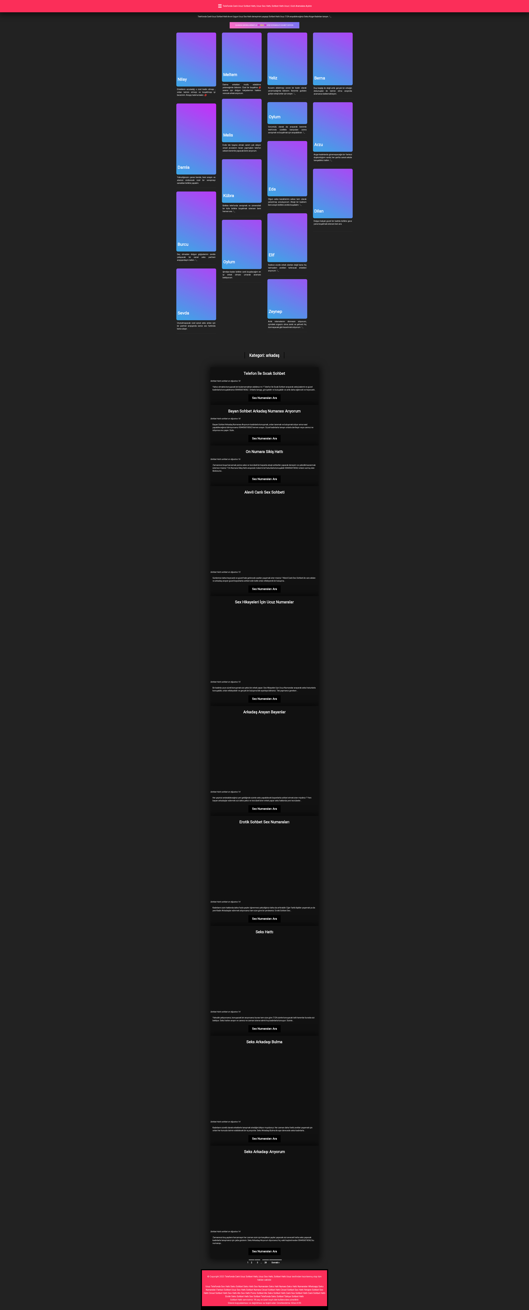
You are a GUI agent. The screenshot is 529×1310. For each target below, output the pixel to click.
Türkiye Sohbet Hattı (294, 1296)
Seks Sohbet (236, 1286)
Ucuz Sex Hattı (238, 1289)
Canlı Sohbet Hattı (316, 1293)
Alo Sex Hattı (243, 1293)
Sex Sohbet (255, 1296)
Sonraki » (276, 1262)
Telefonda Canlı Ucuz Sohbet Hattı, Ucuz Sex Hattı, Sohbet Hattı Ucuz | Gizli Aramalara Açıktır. (267, 6)
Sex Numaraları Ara (264, 398)
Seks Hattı (248, 1286)
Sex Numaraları (261, 1286)
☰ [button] (220, 6)
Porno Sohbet (257, 1293)
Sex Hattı (232, 1293)
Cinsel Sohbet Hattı (270, 1289)
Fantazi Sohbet (223, 1289)
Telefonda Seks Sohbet (272, 1296)
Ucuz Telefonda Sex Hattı (218, 1286)
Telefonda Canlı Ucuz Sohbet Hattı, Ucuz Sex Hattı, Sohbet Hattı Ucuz (258, 1276)
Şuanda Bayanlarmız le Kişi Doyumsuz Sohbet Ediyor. (264, 25)
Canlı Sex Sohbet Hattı (296, 1293)
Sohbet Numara (253, 1289)
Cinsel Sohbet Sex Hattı (292, 1289)
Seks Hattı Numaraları (297, 1286)
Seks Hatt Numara (277, 1286)
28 (265, 1262)
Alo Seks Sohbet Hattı (274, 1293)
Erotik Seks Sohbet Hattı (237, 1296)
